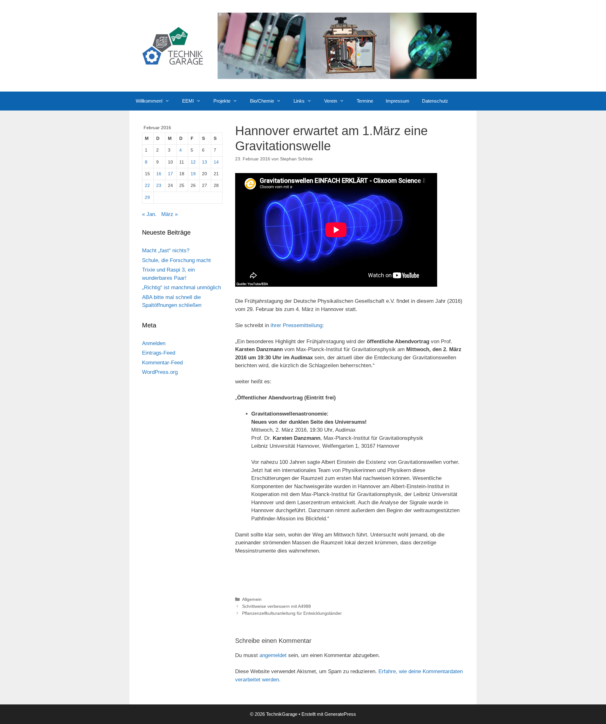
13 (204, 162)
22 (147, 185)
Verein (330, 101)
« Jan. (149, 214)
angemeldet (273, 655)
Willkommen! (149, 101)
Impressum (397, 101)
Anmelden (153, 343)
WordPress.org (160, 372)
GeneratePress (340, 714)
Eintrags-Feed (158, 353)
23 (158, 185)
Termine (365, 101)
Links (299, 101)
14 (216, 162)
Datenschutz (435, 101)
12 (193, 162)
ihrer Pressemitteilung (296, 325)
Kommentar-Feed (162, 363)
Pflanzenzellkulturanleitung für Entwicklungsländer (292, 613)
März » (169, 214)
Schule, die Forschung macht (176, 260)
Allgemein (252, 599)
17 (170, 173)
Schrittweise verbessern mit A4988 (276, 606)
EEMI (188, 101)
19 (193, 173)
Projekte (221, 101)
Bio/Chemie (262, 101)
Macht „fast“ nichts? (165, 251)
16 (158, 173)
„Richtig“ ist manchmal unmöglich (181, 287)
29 (147, 197)
